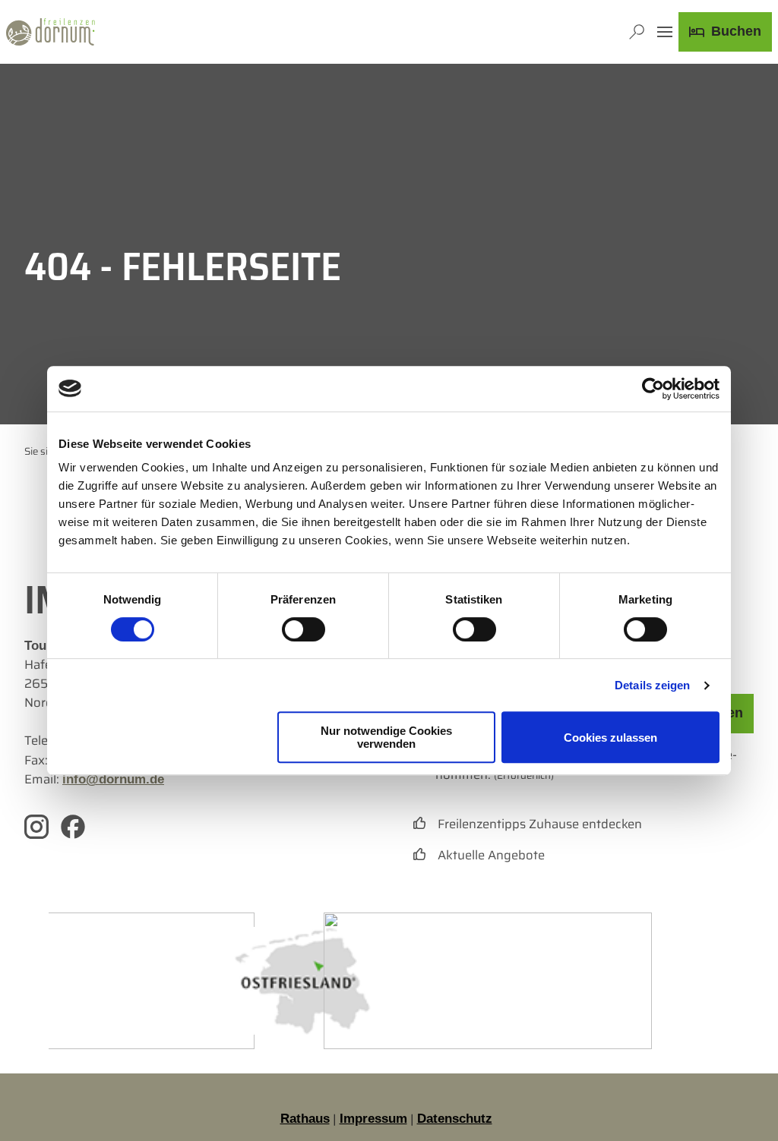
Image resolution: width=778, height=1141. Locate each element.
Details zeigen (652, 685)
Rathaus (305, 1118)
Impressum (373, 1118)
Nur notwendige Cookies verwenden (386, 737)
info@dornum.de (113, 779)
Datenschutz (454, 1118)
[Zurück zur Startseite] (50, 32)
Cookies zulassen (610, 737)
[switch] (303, 629)
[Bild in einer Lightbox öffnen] (302, 981)
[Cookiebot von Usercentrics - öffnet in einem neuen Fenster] (653, 388)
